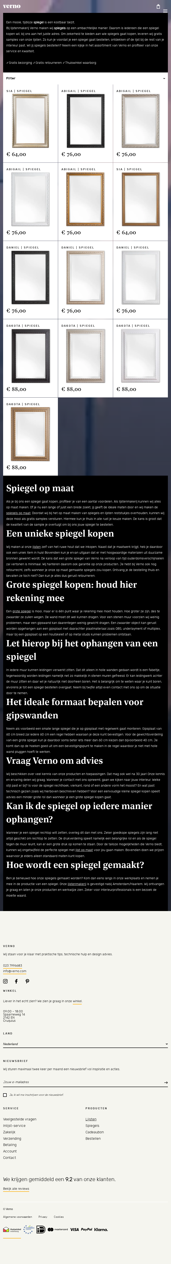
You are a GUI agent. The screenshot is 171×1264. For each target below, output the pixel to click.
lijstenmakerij (77, 884)
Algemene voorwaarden (17, 1217)
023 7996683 (12, 965)
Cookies (59, 1217)
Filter (11, 78)
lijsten (37, 547)
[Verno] (12, 6)
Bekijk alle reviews (16, 1188)
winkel (77, 1001)
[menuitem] (19, 1119)
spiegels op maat (18, 513)
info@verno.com (14, 971)
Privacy (43, 1217)
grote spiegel (21, 611)
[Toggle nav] (162, 11)
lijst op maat (84, 850)
